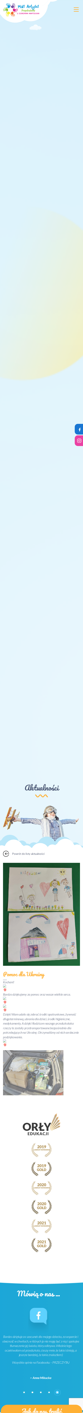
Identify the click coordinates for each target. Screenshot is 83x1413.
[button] (24, 1392)
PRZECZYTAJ (61, 1362)
